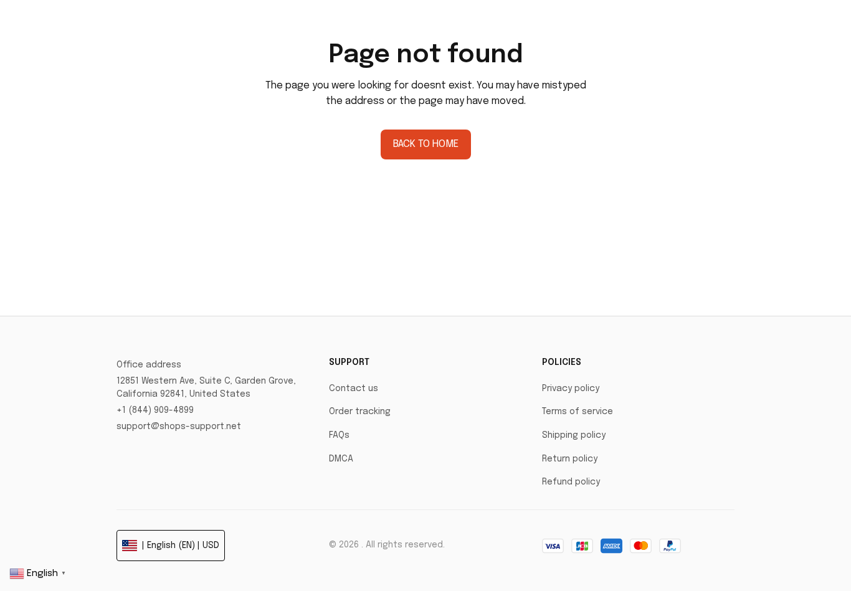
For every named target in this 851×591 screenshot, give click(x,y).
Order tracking (360, 411)
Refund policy (571, 482)
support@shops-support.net (178, 426)
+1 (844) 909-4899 (155, 410)
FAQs (339, 435)
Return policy (569, 459)
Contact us (353, 388)
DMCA (341, 459)
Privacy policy (570, 388)
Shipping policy (574, 435)
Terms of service (577, 411)
